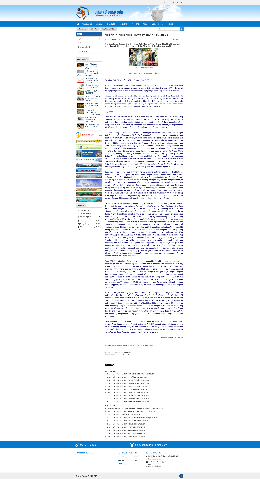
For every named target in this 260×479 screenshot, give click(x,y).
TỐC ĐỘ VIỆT (92, 476)
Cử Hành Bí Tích (83, 43)
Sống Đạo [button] (124, 24)
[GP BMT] (89, 194)
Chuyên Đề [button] (111, 24)
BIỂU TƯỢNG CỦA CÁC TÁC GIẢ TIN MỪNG (91, 66)
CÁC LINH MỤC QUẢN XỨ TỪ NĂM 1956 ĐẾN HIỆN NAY (92, 99)
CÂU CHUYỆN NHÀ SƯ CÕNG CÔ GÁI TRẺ (92, 86)
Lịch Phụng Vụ (82, 51)
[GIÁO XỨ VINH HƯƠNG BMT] (89, 165)
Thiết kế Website (81, 476)
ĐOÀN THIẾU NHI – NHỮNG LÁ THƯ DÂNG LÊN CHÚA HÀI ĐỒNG (88, 73)
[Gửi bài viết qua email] (174, 39)
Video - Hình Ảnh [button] (158, 24)
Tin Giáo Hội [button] (87, 24)
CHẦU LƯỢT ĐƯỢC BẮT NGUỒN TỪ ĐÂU (92, 105)
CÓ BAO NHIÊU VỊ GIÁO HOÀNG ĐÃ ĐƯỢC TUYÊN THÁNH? (92, 112)
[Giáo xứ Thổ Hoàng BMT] (89, 176)
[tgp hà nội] (89, 135)
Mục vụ (80, 39)
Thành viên (135, 457)
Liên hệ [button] (170, 24)
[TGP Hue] (89, 153)
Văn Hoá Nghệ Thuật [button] (140, 24)
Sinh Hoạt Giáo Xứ (84, 47)
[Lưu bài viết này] (181, 39)
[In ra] (177, 39)
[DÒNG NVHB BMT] (89, 199)
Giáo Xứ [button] (99, 24)
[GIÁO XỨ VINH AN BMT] (89, 170)
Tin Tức (121, 457)
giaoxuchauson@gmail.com (151, 444)
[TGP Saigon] (89, 160)
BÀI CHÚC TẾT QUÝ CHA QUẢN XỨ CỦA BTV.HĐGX (91, 80)
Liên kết (121, 460)
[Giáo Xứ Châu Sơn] (84, 13)
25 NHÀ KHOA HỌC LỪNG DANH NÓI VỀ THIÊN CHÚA (91, 119)
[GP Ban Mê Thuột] (89, 141)
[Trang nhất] (78, 24)
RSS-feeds (122, 464)
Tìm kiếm (135, 460)
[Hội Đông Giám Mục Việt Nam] (89, 146)
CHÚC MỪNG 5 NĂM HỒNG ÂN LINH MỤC (92, 125)
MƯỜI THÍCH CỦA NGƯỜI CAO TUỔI (91, 92)
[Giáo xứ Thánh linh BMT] (89, 183)
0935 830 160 (88, 444)
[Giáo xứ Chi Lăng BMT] (89, 190)
